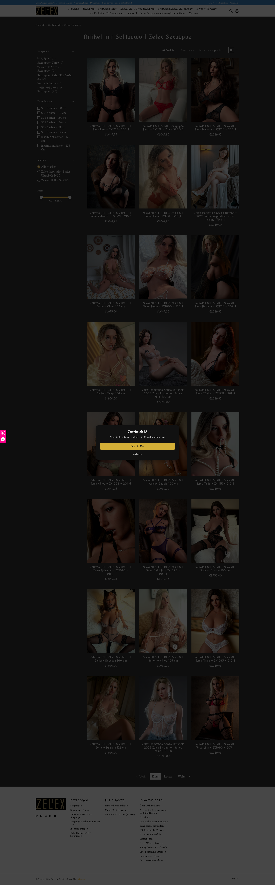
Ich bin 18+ (137, 446)
